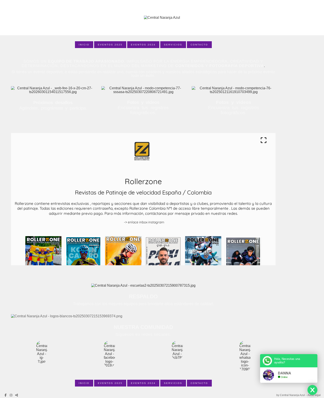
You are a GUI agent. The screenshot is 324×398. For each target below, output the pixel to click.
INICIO (84, 44)
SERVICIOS (173, 44)
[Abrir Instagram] (11, 395)
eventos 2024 (143, 44)
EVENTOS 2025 (110, 44)
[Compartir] (17, 395)
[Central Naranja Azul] (162, 18)
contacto (199, 44)
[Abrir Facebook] (6, 395)
